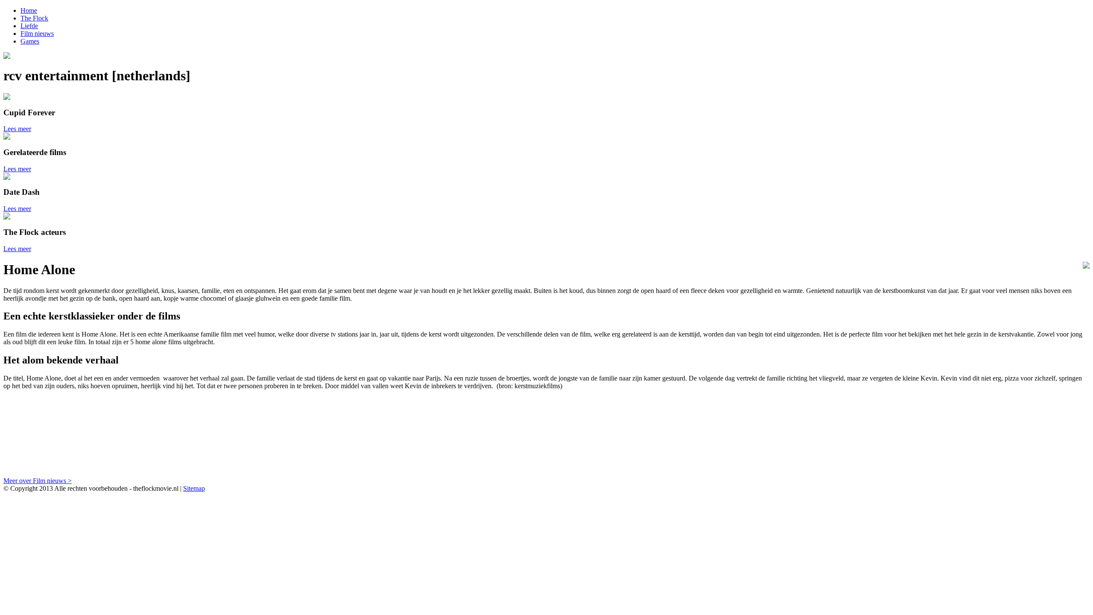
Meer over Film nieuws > (37, 480)
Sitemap (194, 488)
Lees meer (17, 128)
